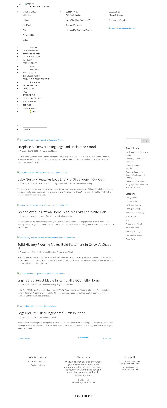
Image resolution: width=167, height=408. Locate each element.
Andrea (23, 151)
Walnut (25, 40)
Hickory (26, 20)
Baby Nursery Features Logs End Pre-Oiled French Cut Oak (60, 179)
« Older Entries (23, 339)
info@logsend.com (37, 365)
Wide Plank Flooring (73, 15)
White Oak (27, 15)
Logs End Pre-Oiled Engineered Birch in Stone (51, 313)
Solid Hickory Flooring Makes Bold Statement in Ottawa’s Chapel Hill (64, 246)
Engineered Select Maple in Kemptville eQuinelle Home (58, 280)
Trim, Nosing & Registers (118, 20)
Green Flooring (132, 201)
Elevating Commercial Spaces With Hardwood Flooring (135, 175)
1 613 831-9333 (40, 361)
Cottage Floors (131, 197)
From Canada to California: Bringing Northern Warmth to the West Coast (137, 184)
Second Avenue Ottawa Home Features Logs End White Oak (61, 212)
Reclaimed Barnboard (74, 25)
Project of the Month (48, 151)
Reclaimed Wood (132, 227)
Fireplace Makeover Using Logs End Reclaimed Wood (56, 146)
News (128, 220)
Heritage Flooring (133, 209)
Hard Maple (27, 25)
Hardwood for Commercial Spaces (78, 30)
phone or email (83, 374)
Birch (25, 30)
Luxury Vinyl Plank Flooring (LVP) (78, 20)
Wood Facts (130, 239)
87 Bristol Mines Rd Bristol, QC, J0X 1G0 (130, 368)
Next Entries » (109, 339)
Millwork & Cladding (116, 15)
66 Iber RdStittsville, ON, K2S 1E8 (83, 381)
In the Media (131, 216)
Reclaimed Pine (29, 35)
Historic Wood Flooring (48, 183)
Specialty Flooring (133, 231)
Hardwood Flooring (48, 252)
